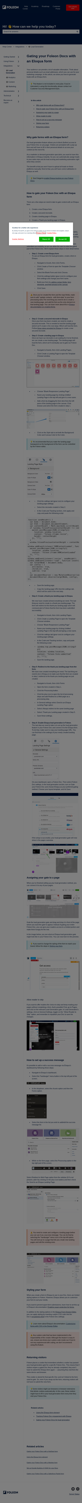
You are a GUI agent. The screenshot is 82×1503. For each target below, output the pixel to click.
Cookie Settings (18, 239)
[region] (41, 233)
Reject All (46, 239)
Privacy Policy (41, 233)
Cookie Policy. (52, 233)
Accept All (63, 239)
